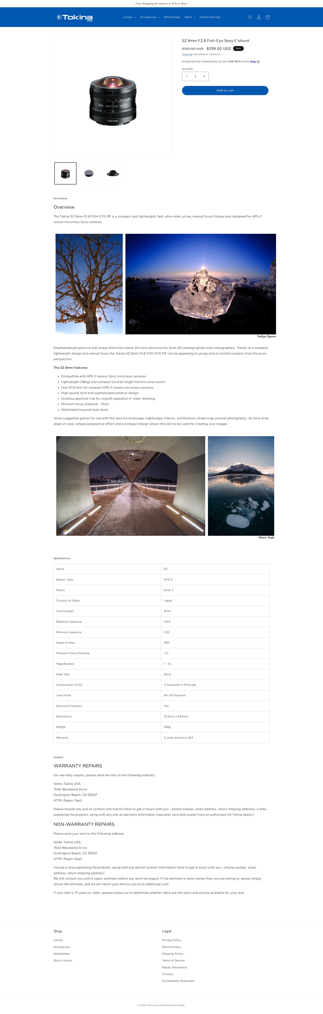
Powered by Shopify (174, 1005)
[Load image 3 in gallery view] (113, 173)
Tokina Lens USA (155, 1005)
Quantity (187, 68)
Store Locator (63, 960)
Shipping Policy (172, 953)
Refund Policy (171, 947)
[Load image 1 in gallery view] (65, 173)
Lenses (58, 940)
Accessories (62, 947)
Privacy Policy (171, 940)
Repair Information (174, 967)
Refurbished (62, 953)
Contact (167, 974)
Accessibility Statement (178, 981)
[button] (129, 17)
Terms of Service (173, 960)
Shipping (187, 54)
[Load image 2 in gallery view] (89, 173)
